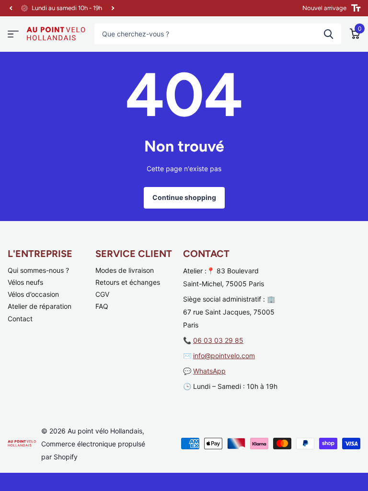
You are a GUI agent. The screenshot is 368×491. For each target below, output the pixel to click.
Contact (20, 319)
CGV (102, 294)
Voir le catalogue (13, 34)
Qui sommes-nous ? (38, 270)
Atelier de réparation (39, 306)
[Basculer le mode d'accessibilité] (355, 8)
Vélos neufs (25, 282)
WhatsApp (209, 371)
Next (112, 8)
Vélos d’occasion (33, 294)
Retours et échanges (127, 282)
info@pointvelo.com (224, 355)
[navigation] (10, 8)
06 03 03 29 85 (218, 340)
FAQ (101, 306)
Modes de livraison (124, 270)
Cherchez (328, 34)
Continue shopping (184, 197)
